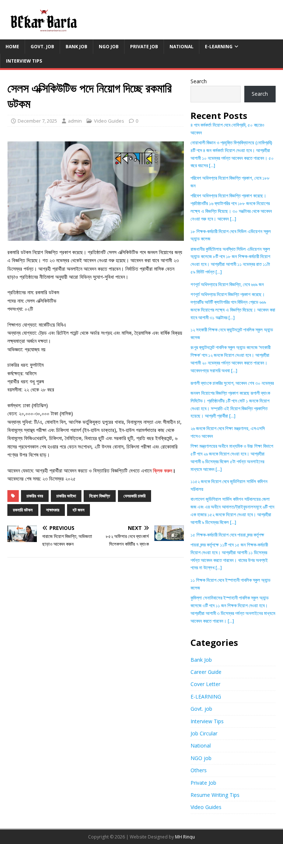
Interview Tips (24, 61)
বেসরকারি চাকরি (134, 496)
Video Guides (109, 120)
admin (75, 120)
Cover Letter (205, 684)
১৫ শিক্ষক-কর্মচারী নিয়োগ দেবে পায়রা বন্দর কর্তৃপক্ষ (227, 534)
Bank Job (76, 46)
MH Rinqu (185, 837)
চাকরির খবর (35, 496)
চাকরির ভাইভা (66, 496)
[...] (212, 165)
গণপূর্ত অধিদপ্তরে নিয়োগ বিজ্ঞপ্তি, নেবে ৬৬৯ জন (227, 284)
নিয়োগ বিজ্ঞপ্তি (99, 496)
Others (199, 770)
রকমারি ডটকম (23, 510)
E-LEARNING (219, 46)
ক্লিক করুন (162, 470)
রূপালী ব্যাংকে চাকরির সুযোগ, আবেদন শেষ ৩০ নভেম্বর (232, 383)
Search (199, 81)
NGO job (109, 46)
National (181, 46)
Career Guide (206, 671)
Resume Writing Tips (215, 794)
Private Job (144, 46)
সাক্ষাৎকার (52, 510)
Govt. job (42, 46)
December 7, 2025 (37, 120)
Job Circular (204, 733)
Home (12, 46)
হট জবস (78, 510)
